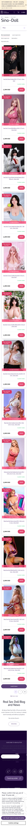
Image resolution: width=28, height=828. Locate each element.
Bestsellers (14, 38)
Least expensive (16, 35)
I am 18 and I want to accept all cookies (13, 818)
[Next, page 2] (20, 692)
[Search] (14, 12)
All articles (14, 724)
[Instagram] (20, 771)
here (13, 812)
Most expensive (5, 38)
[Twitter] (8, 771)
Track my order (12, 778)
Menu (23, 12)
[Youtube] (14, 771)
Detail (21, 89)
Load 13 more (14, 686)
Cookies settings (13, 823)
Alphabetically (5, 41)
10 (24, 692)
